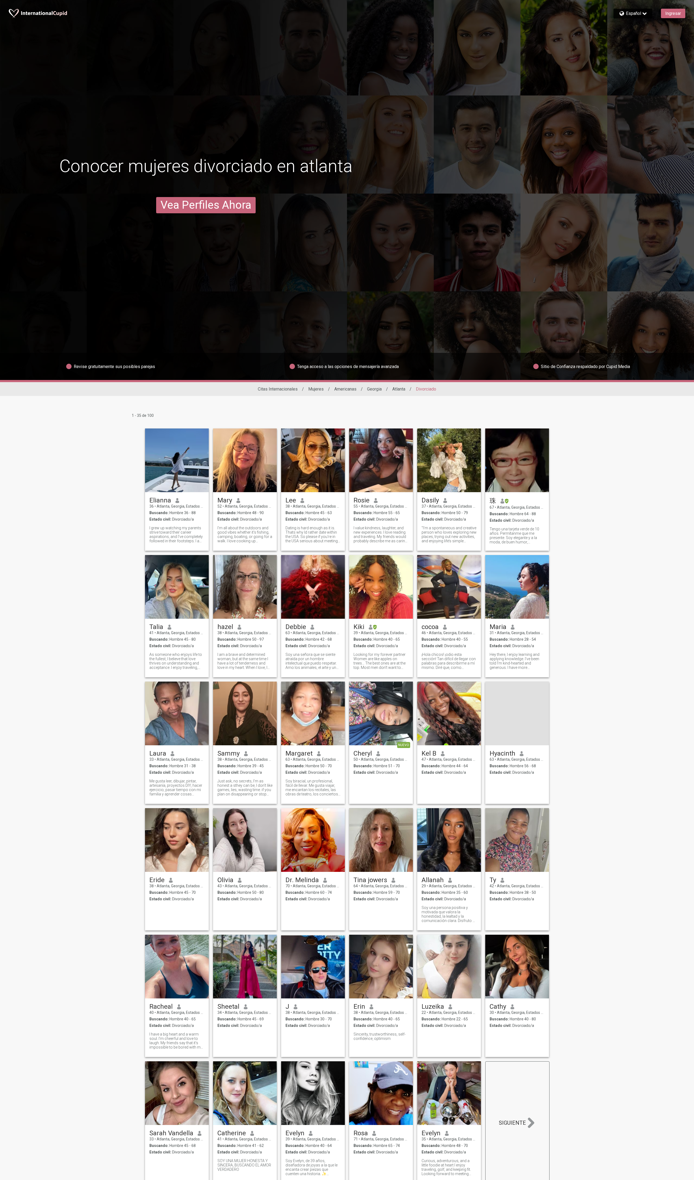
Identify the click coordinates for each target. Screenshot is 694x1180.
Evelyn (294, 1133)
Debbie (295, 627)
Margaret (299, 753)
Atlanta (398, 389)
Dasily (430, 500)
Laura (157, 753)
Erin (359, 1006)
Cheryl (363, 753)
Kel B (429, 753)
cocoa (430, 627)
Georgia (374, 389)
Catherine (231, 1133)
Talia (156, 627)
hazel (225, 627)
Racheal (161, 1006)
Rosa (361, 1133)
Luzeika (433, 1006)
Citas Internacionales (278, 389)
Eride (157, 880)
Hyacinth (502, 753)
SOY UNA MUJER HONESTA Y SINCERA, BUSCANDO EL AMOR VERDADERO (244, 1165)
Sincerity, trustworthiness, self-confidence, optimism (380, 1036)
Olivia (225, 880)
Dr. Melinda (302, 880)
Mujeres (316, 389)
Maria (498, 627)
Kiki (359, 627)
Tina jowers (370, 880)
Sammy (228, 753)
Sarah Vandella (171, 1133)
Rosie (362, 500)
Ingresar (673, 13)
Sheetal (228, 1006)
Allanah (433, 880)
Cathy (498, 1006)
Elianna (160, 500)
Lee (290, 500)
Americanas (345, 389)
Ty (493, 880)
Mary (224, 500)
